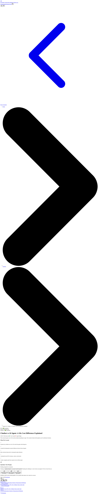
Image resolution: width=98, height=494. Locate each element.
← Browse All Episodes (4, 485)
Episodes (4, 4)
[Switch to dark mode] (13, 4)
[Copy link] (6, 480)
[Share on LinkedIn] (4, 480)
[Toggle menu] (4, 6)
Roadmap (7, 4)
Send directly (7, 477)
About (10, 4)
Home (1, 4)
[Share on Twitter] (1, 480)
